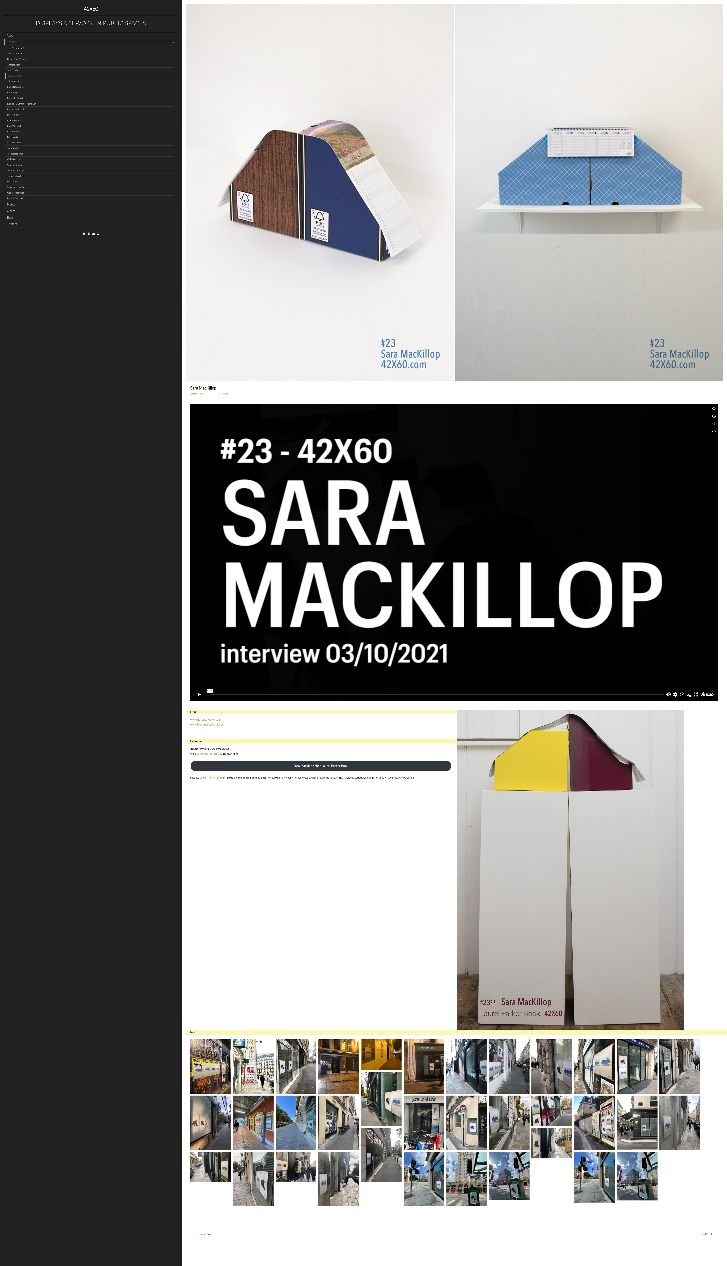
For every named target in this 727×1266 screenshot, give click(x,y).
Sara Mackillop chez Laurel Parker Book (321, 766)
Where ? (12, 210)
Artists (11, 42)
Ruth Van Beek (14, 125)
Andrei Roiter (13, 64)
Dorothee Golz (14, 120)
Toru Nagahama (15, 153)
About (10, 35)
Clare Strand (13, 131)
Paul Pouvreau (14, 181)
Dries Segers (13, 92)
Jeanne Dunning (15, 170)
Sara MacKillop (15, 75)
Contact (12, 224)
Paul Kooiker (13, 137)
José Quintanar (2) (16, 48)
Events (11, 204)
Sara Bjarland (13, 70)
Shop (10, 217)
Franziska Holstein (16, 109)
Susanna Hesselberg (17, 187)
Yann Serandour (15, 164)
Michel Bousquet (15, 86)
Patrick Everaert (15, 198)
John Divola (13, 81)
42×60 (91, 8)
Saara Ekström (14, 142)
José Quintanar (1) (16, 53)
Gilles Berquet (14, 159)
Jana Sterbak (13, 148)
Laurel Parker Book (209, 753)
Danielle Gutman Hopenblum (21, 103)
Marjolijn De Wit (15, 98)
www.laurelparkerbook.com (207, 724)
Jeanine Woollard (15, 176)
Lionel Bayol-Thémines (18, 59)
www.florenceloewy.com (205, 719)
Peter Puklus (13, 114)
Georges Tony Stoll (16, 192)
